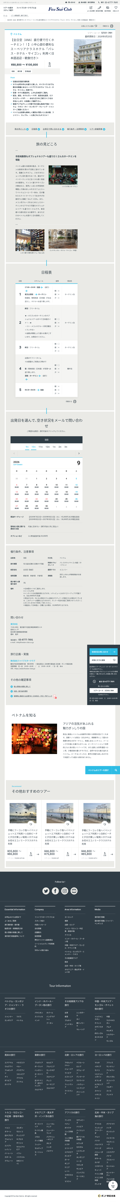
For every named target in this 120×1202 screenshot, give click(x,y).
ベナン (67, 1124)
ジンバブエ (80, 1172)
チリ (6, 1076)
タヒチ (48, 1143)
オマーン (8, 1131)
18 (66, 492)
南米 (66, 962)
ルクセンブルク (99, 1085)
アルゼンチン (9, 1071)
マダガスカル (69, 1176)
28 (27, 506)
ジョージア (69, 1069)
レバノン (8, 1149)
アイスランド (69, 1092)
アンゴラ (68, 1120)
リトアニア (80, 1088)
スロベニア (50, 1076)
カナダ (97, 1162)
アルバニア (50, 1066)
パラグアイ (20, 1070)
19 (76, 492)
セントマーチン (110, 1173)
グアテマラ (110, 1124)
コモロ (37, 1137)
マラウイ (68, 1181)
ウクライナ (80, 1080)
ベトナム (19, 1020)
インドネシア (69, 1025)
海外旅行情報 (100, 917)
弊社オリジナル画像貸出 (44, 940)
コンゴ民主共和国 (69, 1139)
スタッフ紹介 (40, 921)
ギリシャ (19, 1143)
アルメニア (69, 1080)
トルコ (7, 1127)
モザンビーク (80, 1121)
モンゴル (109, 1041)
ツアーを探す (8, 7)
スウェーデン (80, 1071)
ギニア (67, 1163)
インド (37, 1020)
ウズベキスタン (110, 1021)
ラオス (18, 1016)
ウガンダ (79, 1165)
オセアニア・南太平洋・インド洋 (74, 970)
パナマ (108, 1156)
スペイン (98, 1091)
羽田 (46, 439)
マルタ (97, 1062)
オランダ (98, 1080)
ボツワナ (68, 1127)
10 (34, 446)
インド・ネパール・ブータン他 (74, 939)
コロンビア (20, 1074)
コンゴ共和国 (69, 1132)
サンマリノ (110, 1066)
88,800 (17, 487)
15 (37, 492)
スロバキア (50, 1088)
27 (17, 506)
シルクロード (110, 1035)
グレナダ (98, 1184)
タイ (78, 1019)
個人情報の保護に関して (22, 686)
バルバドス (99, 1144)
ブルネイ (68, 1020)
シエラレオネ (80, 1152)
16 (46, 492)
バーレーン (9, 1153)
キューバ (98, 1170)
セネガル (79, 1147)
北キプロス (9, 1135)
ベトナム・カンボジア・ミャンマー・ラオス (74, 952)
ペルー (18, 1066)
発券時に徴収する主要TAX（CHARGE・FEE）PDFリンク (33, 696)
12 (48, 446)
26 (76, 499)
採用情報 (38, 936)
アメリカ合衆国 (110, 1180)
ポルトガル (110, 1076)
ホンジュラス (110, 1132)
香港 (66, 1016)
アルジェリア (9, 1140)
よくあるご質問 (10, 921)
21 (27, 499)
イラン (18, 1153)
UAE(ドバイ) (19, 1162)
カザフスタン (99, 1028)
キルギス (109, 1030)
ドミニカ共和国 (99, 1178)
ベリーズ (98, 1148)
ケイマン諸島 (39, 1131)
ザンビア (79, 1169)
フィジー (38, 1144)
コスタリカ (99, 1166)
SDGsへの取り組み (42, 950)
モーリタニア (80, 1177)
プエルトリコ (110, 1160)
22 (37, 499)
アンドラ (109, 1094)
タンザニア (80, 1157)
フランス (109, 1062)
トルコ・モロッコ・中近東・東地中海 (74, 929)
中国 (108, 1016)
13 (17, 492)
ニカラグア (110, 1152)
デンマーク (80, 1076)
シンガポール (80, 1013)
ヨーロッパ (69, 917)
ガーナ (67, 1159)
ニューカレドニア (50, 1125)
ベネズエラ (20, 1062)
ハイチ (108, 1127)
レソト (67, 1171)
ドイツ (97, 1098)
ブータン (49, 1023)
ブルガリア (39, 1062)
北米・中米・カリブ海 (73, 965)
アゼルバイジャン (69, 1063)
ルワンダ (79, 1143)
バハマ (97, 1140)
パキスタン (39, 1012)
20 (17, 499)
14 (27, 492)
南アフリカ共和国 (80, 1138)
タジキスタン (99, 1038)
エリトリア (69, 1148)
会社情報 (38, 928)
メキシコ (109, 1148)
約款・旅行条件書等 (21, 691)
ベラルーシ (80, 1062)
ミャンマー (9, 1016)
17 (56, 492)
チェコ (48, 1080)
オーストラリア (39, 1125)
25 (66, 499)
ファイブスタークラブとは (26, 7)
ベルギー (109, 1087)
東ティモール (80, 1024)
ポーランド (39, 1066)
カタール (8, 1157)
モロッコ (19, 1131)
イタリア (98, 1066)
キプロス (19, 1139)
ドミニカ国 (99, 1173)
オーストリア (39, 1075)
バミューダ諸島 (99, 1153)
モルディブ (39, 1148)
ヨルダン (19, 1127)
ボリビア (8, 1080)
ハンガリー (39, 1070)
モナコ (97, 1070)
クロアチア (39, 1089)
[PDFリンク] (54, 696)
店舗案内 (38, 932)
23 (46, 499)
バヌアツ (49, 1151)
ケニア (67, 1167)
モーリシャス (39, 1153)
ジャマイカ (110, 1138)
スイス (108, 1091)
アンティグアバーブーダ (99, 1130)
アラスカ (98, 1124)
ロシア (78, 1066)
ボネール (98, 1158)
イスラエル (20, 1157)
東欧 (66, 921)
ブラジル (19, 1078)
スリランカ (39, 1016)
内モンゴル (99, 1033)
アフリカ (68, 935)
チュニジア (20, 1135)
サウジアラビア (20, 1148)
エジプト (8, 1145)
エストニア (69, 1076)
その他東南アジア (71, 958)
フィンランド (69, 1085)
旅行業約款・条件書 (12, 924)
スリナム (19, 1081)
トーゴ (78, 1161)
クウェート (9, 1161)
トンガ (48, 1147)
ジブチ (67, 1144)
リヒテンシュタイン (99, 1075)
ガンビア (68, 1156)
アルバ (97, 1137)
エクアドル (9, 1062)
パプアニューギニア (50, 1138)
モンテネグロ (50, 1071)
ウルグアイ (9, 1066)
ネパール (49, 1012)
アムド (108, 1027)
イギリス (98, 1094)
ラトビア (68, 1073)
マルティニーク (110, 1142)
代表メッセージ (40, 924)
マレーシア (80, 1029)
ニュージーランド (50, 1131)
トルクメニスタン (99, 1017)
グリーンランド (80, 1093)
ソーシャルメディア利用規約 (44, 944)
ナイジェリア (80, 1131)
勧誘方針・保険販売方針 (14, 928)
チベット (98, 1023)
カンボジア (9, 1020)
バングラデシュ (50, 1017)
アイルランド (110, 1071)
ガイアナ (8, 1084)
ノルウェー (80, 1084)
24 (56, 499)
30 (46, 506)
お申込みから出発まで (13, 917)
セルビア (49, 1062)
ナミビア (79, 1126)
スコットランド (110, 1081)
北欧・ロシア (70, 924)
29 (37, 506)
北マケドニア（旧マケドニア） (39, 1083)
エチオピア (69, 1152)
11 (41, 446)
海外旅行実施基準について (14, 936)
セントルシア (110, 1167)
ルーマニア (50, 1084)
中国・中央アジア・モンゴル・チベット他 (74, 946)
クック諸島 (39, 1140)
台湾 (66, 1012)
